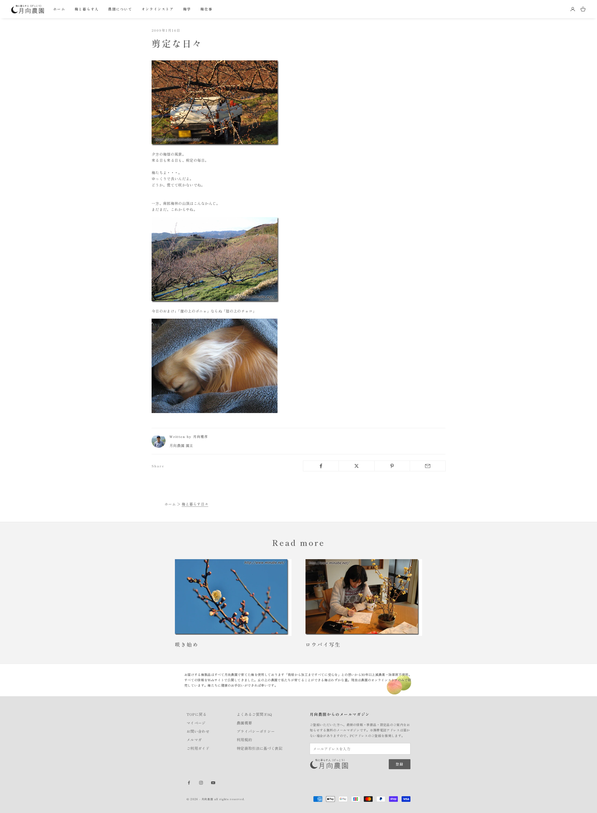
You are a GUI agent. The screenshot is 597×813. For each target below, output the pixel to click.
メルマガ (194, 739)
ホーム (59, 9)
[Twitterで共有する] (356, 466)
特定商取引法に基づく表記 (259, 748)
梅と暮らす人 (87, 9)
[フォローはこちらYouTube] (213, 782)
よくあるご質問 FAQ (254, 714)
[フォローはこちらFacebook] (189, 782)
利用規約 (244, 739)
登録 (400, 763)
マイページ (196, 723)
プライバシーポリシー (256, 731)
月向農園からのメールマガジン (340, 714)
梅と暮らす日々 (195, 504)
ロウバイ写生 (323, 644)
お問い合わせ (198, 731)
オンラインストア (158, 9)
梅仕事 (206, 9)
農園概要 (244, 723)
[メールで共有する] (427, 466)
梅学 (187, 9)
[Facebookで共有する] (321, 466)
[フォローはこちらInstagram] (201, 782)
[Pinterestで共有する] (392, 466)
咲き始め (186, 644)
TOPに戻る (196, 714)
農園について (120, 9)
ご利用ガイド (198, 748)
